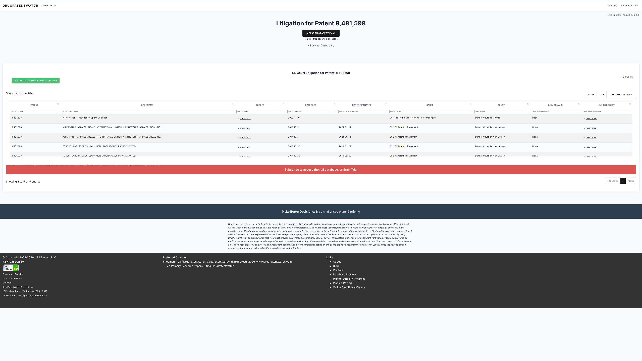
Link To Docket (606, 105)
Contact (613, 5)
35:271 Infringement (404, 127)
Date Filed (310, 105)
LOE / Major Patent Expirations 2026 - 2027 (25, 291)
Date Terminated (361, 105)
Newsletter (49, 5)
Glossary (627, 76)
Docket (260, 105)
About (337, 261)
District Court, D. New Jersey (490, 127)
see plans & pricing (346, 211)
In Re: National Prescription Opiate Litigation (85, 117)
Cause (429, 105)
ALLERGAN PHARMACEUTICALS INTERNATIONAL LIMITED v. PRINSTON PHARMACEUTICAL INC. (112, 127)
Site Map (7, 282)
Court (501, 105)
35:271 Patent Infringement (403, 137)
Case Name (147, 105)
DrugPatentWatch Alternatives (18, 287)
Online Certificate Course (349, 287)
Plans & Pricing (629, 5)
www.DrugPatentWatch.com (274, 261)
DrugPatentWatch (20, 5)
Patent (34, 105)
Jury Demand (555, 105)
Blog (336, 266)
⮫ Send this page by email (321, 33)
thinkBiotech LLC (45, 257)
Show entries (20, 93)
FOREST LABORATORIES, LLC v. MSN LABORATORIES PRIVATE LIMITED (99, 146)
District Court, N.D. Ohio (487, 117)
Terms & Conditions (12, 278)
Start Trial (350, 169)
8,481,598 (17, 117)
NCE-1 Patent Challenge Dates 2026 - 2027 (25, 295)
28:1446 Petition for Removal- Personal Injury (413, 117)
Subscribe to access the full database (311, 169)
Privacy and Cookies (13, 274)
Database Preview (344, 274)
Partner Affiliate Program (349, 278)
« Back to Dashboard (321, 45)
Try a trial (322, 211)
